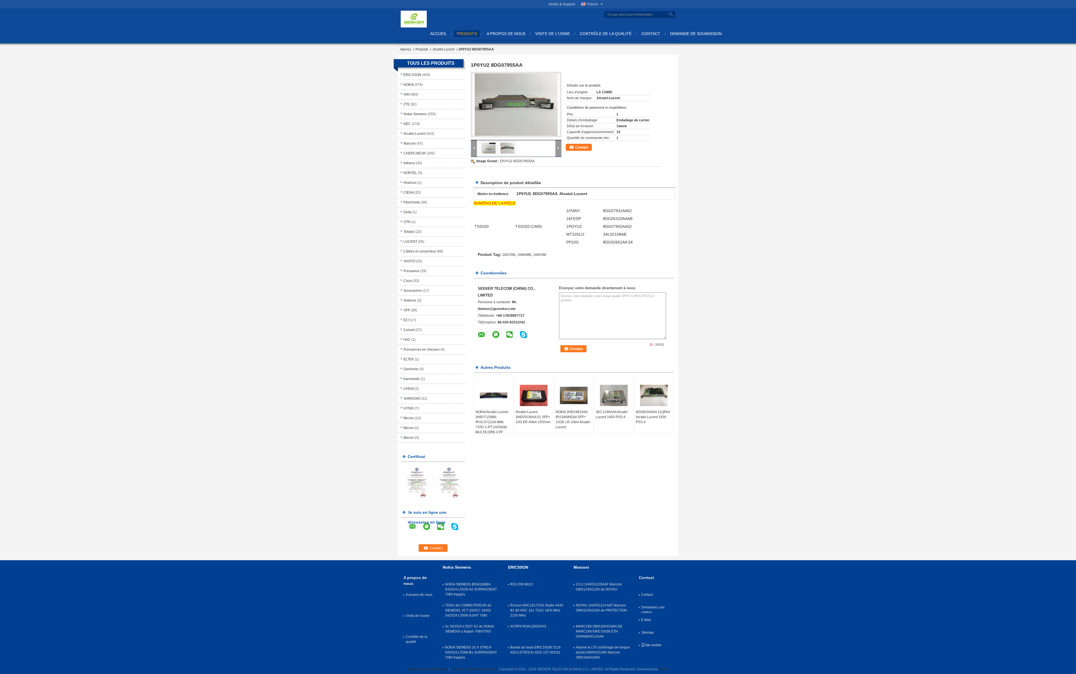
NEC (407, 124)
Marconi (410, 143)
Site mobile (653, 645)
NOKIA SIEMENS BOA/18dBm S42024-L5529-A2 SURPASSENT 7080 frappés (471, 589)
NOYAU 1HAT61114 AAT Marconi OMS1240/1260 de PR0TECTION (601, 607)
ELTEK (409, 359)
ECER (663, 669)
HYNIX (409, 408)
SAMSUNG (412, 398)
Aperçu (405, 49)
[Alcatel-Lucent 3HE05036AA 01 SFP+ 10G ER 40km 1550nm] (533, 395)
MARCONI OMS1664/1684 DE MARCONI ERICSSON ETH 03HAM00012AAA (599, 631)
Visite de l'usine (552, 33)
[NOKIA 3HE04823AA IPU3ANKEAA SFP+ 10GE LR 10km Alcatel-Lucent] (573, 395)
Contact (650, 33)
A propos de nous (506, 33)
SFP (407, 310)
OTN (407, 222)
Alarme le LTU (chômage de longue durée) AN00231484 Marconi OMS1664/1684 (603, 652)
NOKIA (409, 85)
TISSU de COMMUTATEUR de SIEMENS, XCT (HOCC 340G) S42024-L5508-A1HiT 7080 (468, 610)
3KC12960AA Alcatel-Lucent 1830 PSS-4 (612, 414)
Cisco (408, 281)
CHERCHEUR (415, 153)
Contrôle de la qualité (606, 33)
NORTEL (410, 173)
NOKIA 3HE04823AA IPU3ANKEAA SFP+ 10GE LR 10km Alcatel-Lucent (573, 419)
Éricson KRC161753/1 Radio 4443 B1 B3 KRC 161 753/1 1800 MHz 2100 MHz (536, 610)
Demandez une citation (653, 609)
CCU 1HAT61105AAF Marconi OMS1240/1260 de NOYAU (599, 586)
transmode (412, 379)
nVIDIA (409, 389)
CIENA (409, 192)
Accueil (438, 33)
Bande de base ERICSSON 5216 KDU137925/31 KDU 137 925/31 (535, 649)
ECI (406, 320)
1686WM (524, 255)
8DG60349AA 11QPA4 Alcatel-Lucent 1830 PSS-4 (653, 417)
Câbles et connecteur (420, 251)
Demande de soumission (696, 33)
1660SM (539, 255)
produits (467, 33)
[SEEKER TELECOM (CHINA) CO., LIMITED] (414, 19)
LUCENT (410, 242)
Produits (422, 49)
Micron (409, 418)
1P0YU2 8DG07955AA (517, 161)
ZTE (407, 104)
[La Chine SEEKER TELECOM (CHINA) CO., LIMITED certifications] (417, 482)
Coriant (409, 330)
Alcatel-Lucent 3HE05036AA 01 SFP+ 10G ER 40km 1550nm (533, 417)
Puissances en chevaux (422, 349)
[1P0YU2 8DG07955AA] (516, 104)
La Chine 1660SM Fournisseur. (475, 669)
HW (406, 94)
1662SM (508, 255)
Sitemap (647, 632)
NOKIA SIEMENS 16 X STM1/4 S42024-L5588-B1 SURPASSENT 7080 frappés (471, 652)
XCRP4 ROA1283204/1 (528, 626)
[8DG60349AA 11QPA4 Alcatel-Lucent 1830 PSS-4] (654, 395)
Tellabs (409, 232)
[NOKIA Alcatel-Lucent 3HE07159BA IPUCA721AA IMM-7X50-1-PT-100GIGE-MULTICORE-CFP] (493, 395)
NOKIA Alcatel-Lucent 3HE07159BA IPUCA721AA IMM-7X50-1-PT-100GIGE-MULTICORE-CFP (492, 422)
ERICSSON (412, 75)
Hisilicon (410, 183)
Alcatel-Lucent (443, 49)
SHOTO (409, 261)
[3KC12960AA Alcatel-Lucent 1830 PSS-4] (614, 395)
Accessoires (413, 291)
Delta (408, 212)
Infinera (409, 163)
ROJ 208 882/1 (521, 584)
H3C (407, 340)
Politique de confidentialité (428, 669)
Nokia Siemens (415, 114)
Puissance (411, 271)
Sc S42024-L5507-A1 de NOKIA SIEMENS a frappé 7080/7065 (469, 628)
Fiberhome (412, 202)
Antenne (410, 300)
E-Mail (646, 620)
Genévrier (411, 369)
